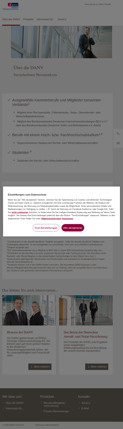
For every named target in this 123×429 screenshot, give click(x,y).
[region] (61, 211)
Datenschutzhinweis (51, 218)
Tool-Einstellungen (46, 228)
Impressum (67, 218)
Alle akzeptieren (72, 228)
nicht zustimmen (20, 212)
